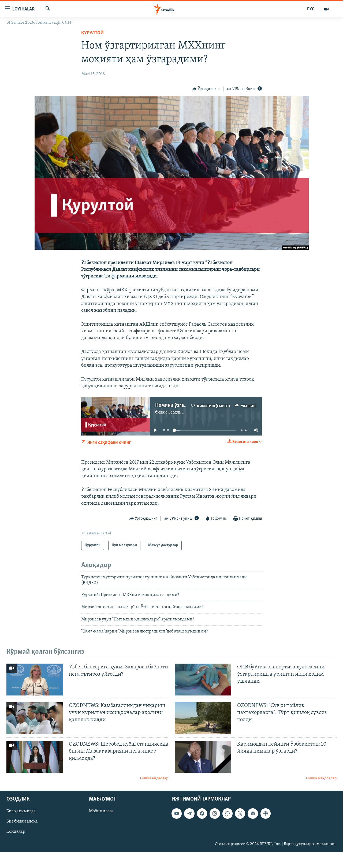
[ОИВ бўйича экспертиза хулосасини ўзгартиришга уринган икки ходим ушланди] (203, 679)
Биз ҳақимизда (21, 811)
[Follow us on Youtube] (177, 813)
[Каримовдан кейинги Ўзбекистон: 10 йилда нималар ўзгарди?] (203, 757)
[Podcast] (265, 813)
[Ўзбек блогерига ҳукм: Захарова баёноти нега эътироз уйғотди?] (34, 679)
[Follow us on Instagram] (215, 813)
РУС (310, 9)
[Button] (206, 88)
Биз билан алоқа (22, 821)
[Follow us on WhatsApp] (227, 813)
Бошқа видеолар (154, 778)
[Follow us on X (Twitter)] (240, 813)
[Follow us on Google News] (253, 813)
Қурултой (92, 33)
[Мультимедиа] (326, 9)
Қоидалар (15, 831)
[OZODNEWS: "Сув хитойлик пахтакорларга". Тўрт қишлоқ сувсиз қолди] (203, 718)
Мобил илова (101, 811)
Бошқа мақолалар (321, 778)
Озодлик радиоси (184, 412)
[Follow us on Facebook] (202, 813)
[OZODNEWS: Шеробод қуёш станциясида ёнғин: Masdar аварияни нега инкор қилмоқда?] (34, 757)
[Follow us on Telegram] (189, 813)
